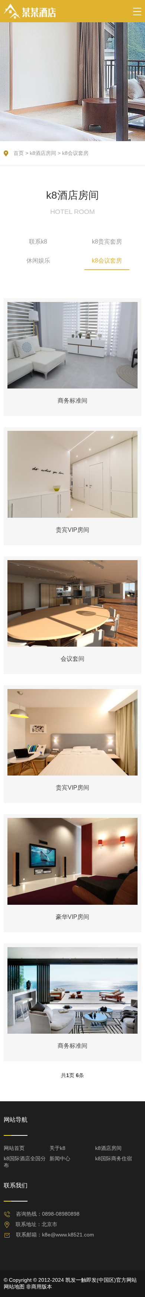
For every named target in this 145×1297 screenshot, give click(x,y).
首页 (18, 153)
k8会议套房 (75, 153)
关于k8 (57, 1148)
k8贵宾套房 (107, 241)
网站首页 (14, 1148)
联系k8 (38, 241)
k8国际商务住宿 (113, 1158)
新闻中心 (59, 1158)
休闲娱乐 (38, 260)
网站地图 (14, 1287)
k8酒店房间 (43, 153)
